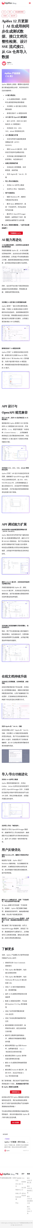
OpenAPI (13, 15)
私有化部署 (18, 1198)
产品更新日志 (18, 1179)
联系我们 (24, 1183)
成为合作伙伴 (24, 1194)
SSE (10, 12)
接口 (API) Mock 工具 (29, 1210)
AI (4, 12)
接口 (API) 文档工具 (29, 1180)
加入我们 (24, 1189)
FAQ (23, 1178)
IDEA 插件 (18, 1185)
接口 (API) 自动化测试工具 (30, 1200)
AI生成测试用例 (19, 12)
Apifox (9, 62)
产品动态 (7, 1138)
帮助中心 (18, 1190)
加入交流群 (15, 1122)
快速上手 (18, 1193)
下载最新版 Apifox (15, 233)
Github (5, 15)
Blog (16, 1203)
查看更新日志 (16, 1092)
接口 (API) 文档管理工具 (30, 1189)
